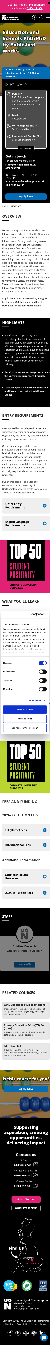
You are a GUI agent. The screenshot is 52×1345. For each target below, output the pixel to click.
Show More (26, 148)
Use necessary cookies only (25, 728)
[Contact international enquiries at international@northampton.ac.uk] (35, 1175)
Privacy (34, 1324)
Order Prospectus (26, 1208)
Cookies (43, 1324)
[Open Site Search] (41, 17)
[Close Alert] (49, 3)
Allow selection (25, 718)
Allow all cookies (25, 709)
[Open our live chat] (44, 1337)
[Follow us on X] (18, 1333)
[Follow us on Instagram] (34, 1333)
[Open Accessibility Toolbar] (34, 17)
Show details (35, 700)
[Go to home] (10, 18)
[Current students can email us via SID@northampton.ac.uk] (35, 1185)
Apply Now (26, 196)
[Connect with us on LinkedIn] (42, 1333)
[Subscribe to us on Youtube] (26, 1333)
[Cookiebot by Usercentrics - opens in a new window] (35, 615)
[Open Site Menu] (48, 17)
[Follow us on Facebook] (10, 1333)
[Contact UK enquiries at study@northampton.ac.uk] (36, 1164)
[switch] (43, 671)
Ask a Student (26, 1199)
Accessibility (23, 1324)
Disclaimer (10, 1324)
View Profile (24, 964)
